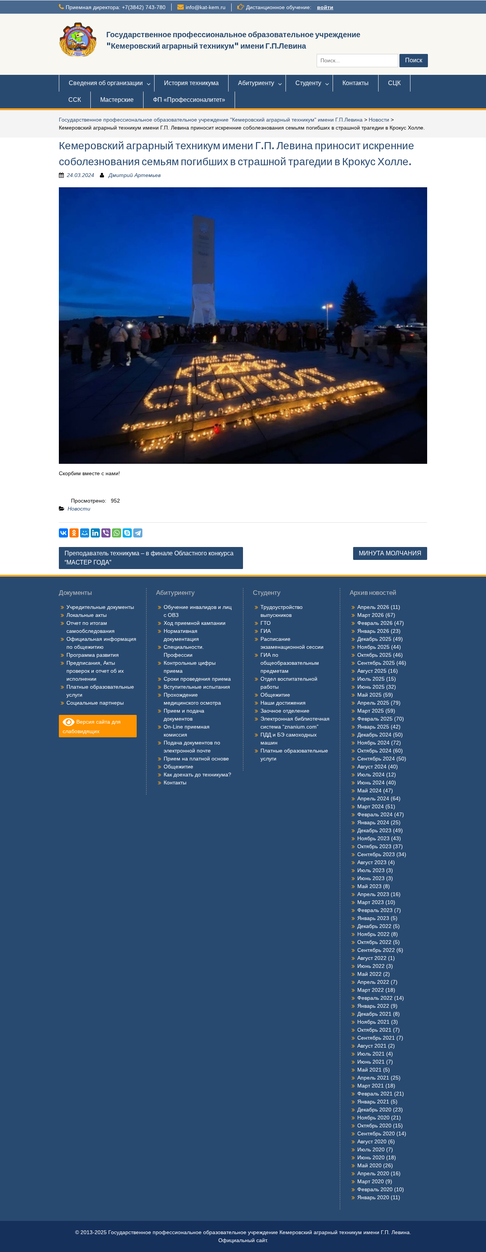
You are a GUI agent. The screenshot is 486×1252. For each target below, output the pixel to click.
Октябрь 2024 (374, 751)
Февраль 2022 (375, 998)
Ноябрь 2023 (373, 838)
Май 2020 (369, 1165)
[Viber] (105, 532)
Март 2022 (370, 990)
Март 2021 (370, 1086)
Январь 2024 (373, 822)
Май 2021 (369, 1070)
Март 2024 (370, 806)
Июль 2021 (371, 1054)
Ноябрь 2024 (373, 743)
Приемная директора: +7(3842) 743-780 (116, 7)
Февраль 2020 (375, 1189)
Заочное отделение (284, 711)
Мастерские (117, 99)
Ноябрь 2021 (373, 1022)
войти (325, 7)
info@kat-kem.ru (206, 7)
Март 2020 (370, 1181)
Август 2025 (372, 671)
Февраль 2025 (375, 719)
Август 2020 (372, 1141)
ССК (74, 99)
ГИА (265, 631)
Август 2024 (372, 767)
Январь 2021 (373, 1102)
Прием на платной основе (196, 759)
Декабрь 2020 (374, 1110)
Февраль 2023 (375, 910)
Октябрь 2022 (374, 942)
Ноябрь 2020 (373, 1117)
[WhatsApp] (116, 532)
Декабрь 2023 (374, 830)
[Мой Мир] (84, 532)
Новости (379, 120)
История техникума (191, 83)
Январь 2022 (373, 1006)
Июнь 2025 (371, 687)
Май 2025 (369, 695)
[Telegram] (137, 532)
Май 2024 (369, 790)
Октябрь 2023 (374, 846)
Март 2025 (370, 711)
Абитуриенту (256, 83)
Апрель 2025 (373, 703)
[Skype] (127, 532)
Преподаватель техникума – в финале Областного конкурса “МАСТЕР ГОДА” (149, 558)
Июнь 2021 (371, 1062)
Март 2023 (370, 902)
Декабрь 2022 (374, 926)
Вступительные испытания (197, 687)
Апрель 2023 (373, 894)
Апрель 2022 (373, 982)
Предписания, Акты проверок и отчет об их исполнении (95, 671)
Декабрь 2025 (374, 639)
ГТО (265, 623)
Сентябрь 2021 (376, 1038)
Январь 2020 (373, 1197)
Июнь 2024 (371, 782)
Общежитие (178, 767)
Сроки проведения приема (197, 679)
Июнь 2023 (371, 878)
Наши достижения (283, 703)
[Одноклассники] (74, 532)
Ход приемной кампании (195, 623)
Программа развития (92, 655)
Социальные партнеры (95, 703)
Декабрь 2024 (374, 735)
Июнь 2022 (371, 966)
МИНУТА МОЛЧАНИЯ (390, 553)
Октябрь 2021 (374, 1030)
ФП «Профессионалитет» (189, 99)
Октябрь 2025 (374, 655)
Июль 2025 (371, 679)
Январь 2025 (373, 727)
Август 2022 (372, 958)
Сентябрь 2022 (376, 950)
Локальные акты (86, 615)
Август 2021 (372, 1046)
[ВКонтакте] (63, 532)
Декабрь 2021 (374, 1014)
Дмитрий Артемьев (135, 175)
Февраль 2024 (375, 814)
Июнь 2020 (371, 1157)
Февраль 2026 (375, 623)
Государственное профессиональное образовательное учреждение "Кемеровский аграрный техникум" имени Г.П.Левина (211, 120)
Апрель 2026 (373, 607)
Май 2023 (369, 886)
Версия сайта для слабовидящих (92, 726)
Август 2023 (372, 862)
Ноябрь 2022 (373, 934)
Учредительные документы (100, 607)
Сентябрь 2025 (376, 663)
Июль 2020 (371, 1149)
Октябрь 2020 (374, 1125)
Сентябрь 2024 (376, 759)
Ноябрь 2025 (373, 647)
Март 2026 (370, 615)
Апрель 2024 (373, 798)
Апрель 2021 (373, 1078)
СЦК (394, 83)
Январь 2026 (373, 631)
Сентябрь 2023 (376, 854)
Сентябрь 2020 (376, 1133)
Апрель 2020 (373, 1173)
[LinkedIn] (95, 532)
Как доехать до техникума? (197, 774)
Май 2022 (369, 974)
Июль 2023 (371, 870)
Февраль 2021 (375, 1094)
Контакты (355, 83)
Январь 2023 (373, 918)
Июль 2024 (371, 774)
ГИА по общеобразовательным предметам (289, 663)
